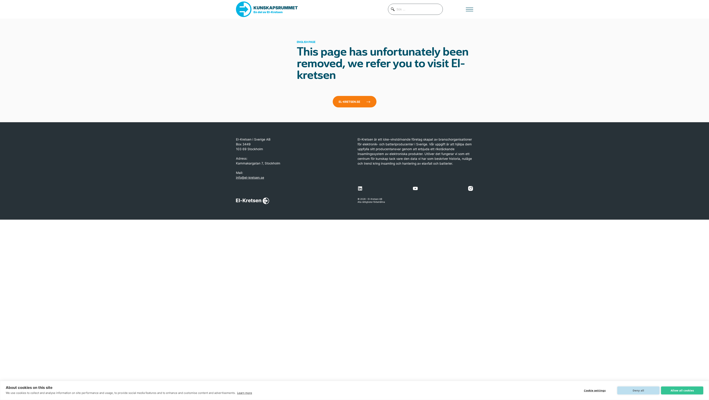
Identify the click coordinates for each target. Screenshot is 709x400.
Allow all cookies (682, 390)
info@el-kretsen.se (250, 177)
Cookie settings (595, 390)
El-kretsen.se (349, 102)
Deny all (638, 390)
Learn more (244, 393)
